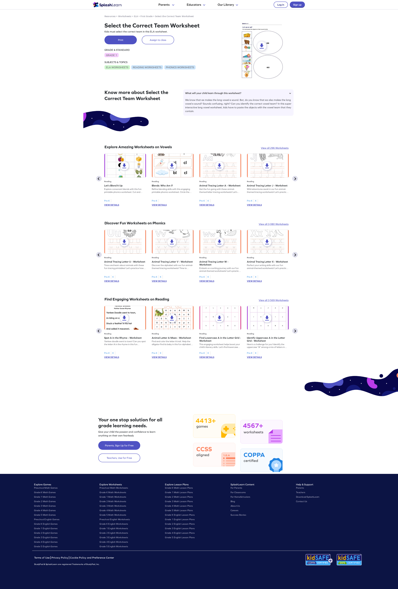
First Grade (146, 16)
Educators (194, 4)
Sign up (297, 4)
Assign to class (158, 40)
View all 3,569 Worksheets (274, 300)
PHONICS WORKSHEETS (180, 67)
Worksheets (124, 16)
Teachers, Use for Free (119, 457)
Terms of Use (42, 557)
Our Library (226, 4)
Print (120, 40)
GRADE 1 (111, 55)
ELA (136, 16)
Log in (280, 4)
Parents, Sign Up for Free (119, 445)
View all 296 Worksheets (275, 148)
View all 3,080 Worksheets (274, 224)
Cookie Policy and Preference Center (92, 557)
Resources (110, 16)
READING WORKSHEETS (147, 67)
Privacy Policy (59, 557)
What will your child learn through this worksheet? (213, 93)
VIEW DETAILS (111, 205)
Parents (164, 4)
